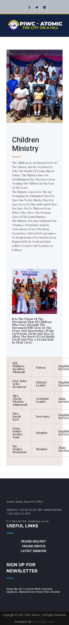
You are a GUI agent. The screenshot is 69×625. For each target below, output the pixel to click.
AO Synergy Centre (44, 621)
